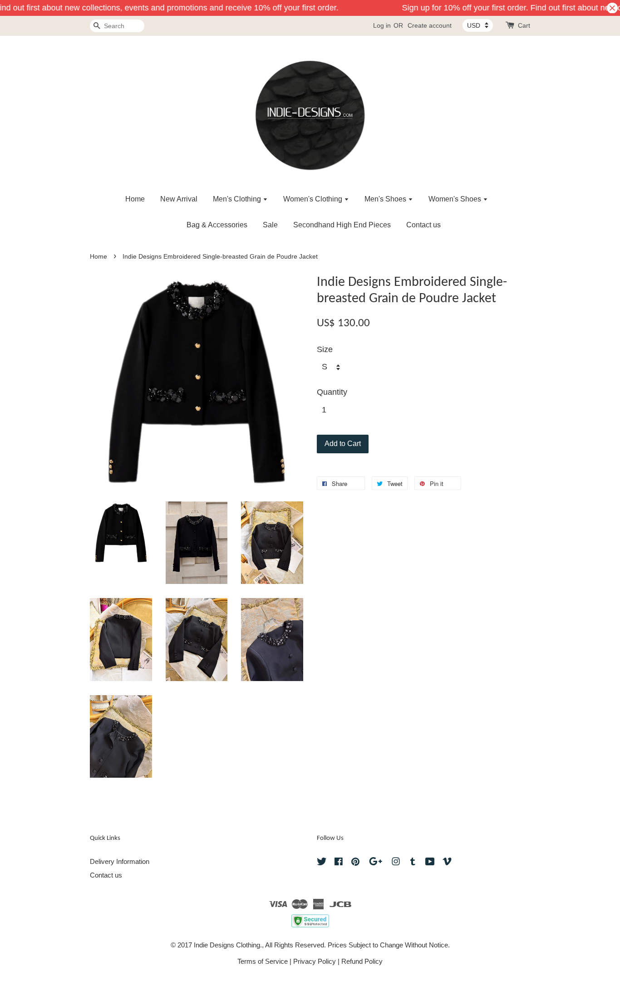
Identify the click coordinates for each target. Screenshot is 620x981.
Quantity (332, 392)
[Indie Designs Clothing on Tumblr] (413, 863)
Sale (270, 225)
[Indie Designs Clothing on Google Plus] (375, 863)
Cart (524, 25)
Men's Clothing (238, 199)
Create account (430, 25)
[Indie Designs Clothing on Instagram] (396, 863)
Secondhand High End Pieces (342, 225)
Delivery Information (119, 861)
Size (325, 349)
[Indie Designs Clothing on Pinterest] (355, 863)
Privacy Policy (314, 961)
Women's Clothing (313, 199)
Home (135, 199)
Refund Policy (362, 961)
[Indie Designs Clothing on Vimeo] (447, 863)
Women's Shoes (455, 199)
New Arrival (178, 199)
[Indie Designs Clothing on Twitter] (322, 863)
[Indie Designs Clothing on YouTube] (430, 863)
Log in (382, 25)
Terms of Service (262, 961)
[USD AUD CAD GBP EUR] (478, 25)
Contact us (423, 225)
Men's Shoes (386, 199)
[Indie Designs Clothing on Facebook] (339, 863)
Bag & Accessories (217, 225)
